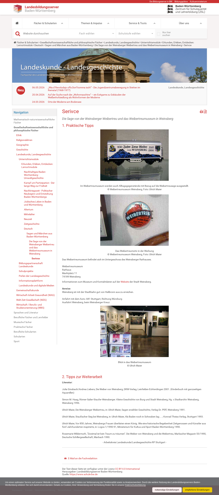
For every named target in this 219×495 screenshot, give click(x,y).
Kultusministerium (198, 1)
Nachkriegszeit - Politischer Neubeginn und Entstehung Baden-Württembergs (38, 193)
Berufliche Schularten (25, 331)
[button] (17, 23)
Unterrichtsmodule (150, 42)
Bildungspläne (181, 1)
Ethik (19, 135)
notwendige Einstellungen (167, 490)
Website (125, 281)
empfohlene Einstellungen (197, 490)
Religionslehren (24, 140)
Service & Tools (138, 23)
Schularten (19, 336)
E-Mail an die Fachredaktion (82, 458)
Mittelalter (29, 214)
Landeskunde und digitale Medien (36, 285)
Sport (17, 341)
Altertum (28, 209)
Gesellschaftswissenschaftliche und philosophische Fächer (71, 42)
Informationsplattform (31, 280)
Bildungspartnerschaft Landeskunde (31, 265)
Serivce (36, 258)
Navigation (21, 112)
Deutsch (38, 45)
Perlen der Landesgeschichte (34, 276)
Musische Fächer (23, 322)
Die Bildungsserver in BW (161, 1)
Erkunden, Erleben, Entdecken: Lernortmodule (37, 165)
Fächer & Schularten (45, 23)
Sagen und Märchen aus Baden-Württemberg (69, 45)
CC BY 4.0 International (127, 468)
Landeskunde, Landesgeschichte (121, 42)
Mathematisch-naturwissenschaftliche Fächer (34, 121)
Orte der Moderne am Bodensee (64, 101)
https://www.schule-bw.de (84, 474)
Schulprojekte (26, 271)
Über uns (184, 23)
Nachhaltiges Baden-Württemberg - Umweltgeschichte (35, 174)
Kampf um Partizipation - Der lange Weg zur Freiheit (39, 184)
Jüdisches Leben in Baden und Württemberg (37, 203)
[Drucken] (202, 111)
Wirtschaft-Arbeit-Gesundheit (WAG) (35, 295)
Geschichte (22, 149)
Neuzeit (28, 219)
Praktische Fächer (23, 327)
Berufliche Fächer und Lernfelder (31, 317)
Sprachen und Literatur (26, 312)
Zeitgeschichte (31, 224)
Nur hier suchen (166, 33)
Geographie (22, 144)
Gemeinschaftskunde (27, 290)
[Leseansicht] (205, 111)
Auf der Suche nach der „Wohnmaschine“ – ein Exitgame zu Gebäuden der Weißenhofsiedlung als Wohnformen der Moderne (87, 96)
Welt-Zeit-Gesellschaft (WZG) (31, 300)
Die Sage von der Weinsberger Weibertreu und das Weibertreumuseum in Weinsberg (138, 45)
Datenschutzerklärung (135, 485)
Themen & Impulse (91, 23)
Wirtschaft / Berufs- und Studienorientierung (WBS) (30, 306)
